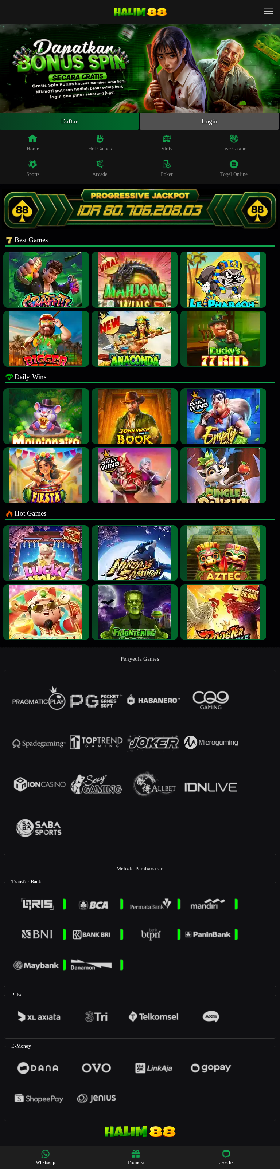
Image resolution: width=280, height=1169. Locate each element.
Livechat (226, 1162)
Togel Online (234, 174)
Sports (33, 174)
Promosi (136, 1162)
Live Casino (233, 148)
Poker (167, 174)
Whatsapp (46, 1162)
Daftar (69, 121)
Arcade (99, 174)
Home (33, 148)
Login (210, 121)
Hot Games (100, 148)
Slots (167, 148)
